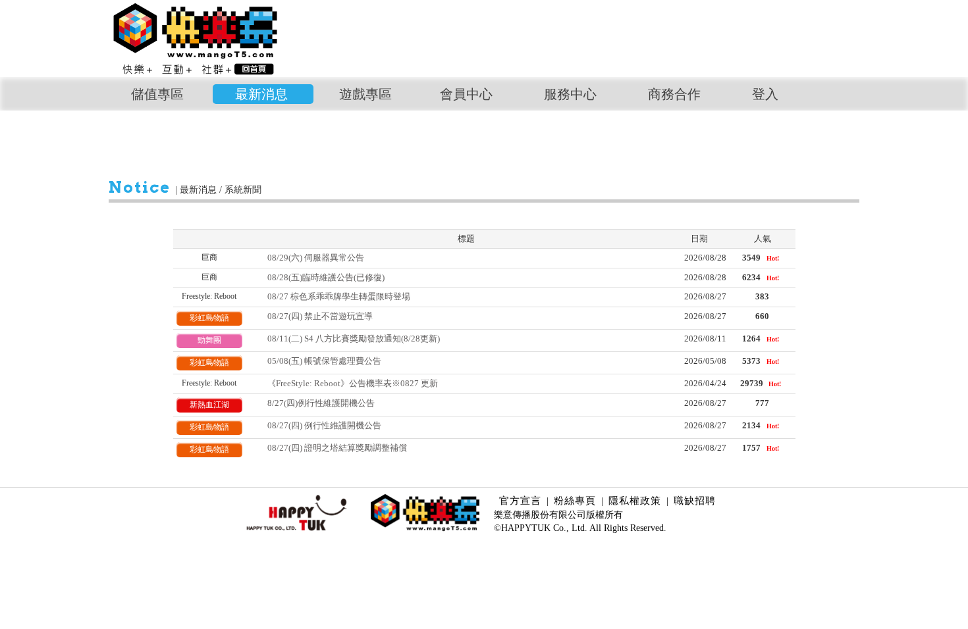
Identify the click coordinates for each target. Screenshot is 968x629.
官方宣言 (520, 500)
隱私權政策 (634, 500)
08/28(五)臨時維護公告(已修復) (326, 277)
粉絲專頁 (575, 500)
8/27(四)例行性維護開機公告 (321, 403)
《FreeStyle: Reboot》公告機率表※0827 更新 (352, 383)
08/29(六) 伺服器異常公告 (315, 258)
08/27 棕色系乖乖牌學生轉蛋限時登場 (338, 296)
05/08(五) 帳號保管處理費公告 (324, 361)
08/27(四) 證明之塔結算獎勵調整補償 (337, 448)
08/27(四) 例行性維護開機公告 (324, 425)
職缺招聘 (695, 500)
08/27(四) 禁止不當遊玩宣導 (320, 316)
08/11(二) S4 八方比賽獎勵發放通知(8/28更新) (353, 338)
